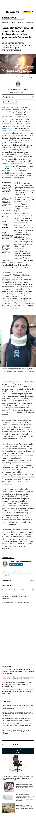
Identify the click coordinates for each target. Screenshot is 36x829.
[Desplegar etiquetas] (33, 589)
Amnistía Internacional (15, 590)
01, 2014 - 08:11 (20, 92)
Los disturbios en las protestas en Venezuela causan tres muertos (7, 213)
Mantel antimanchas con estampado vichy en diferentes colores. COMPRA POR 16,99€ (24, 807)
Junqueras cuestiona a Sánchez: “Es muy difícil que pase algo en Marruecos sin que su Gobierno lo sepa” (16, 684)
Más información (6, 598)
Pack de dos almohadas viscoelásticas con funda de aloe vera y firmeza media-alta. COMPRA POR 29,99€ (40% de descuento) (25, 797)
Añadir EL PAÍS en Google (11, 102)
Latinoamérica (20, 22)
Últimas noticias (7, 666)
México (13, 22)
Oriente (28, 22)
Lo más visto (6, 701)
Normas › (31, 580)
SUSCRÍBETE (27, 11)
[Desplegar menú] (3, 11)
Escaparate (18, 751)
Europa (4, 22)
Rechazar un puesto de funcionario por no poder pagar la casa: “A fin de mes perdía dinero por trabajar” (17, 732)
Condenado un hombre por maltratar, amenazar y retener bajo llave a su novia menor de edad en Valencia (18, 671)
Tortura (25, 590)
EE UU (8, 22)
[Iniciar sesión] (32, 11)
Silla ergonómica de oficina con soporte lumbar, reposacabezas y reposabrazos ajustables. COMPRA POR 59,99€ (18, 778)
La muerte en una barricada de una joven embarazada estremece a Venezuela (7, 189)
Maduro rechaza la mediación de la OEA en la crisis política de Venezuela (7, 236)
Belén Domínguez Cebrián (18, 90)
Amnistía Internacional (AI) (13, 107)
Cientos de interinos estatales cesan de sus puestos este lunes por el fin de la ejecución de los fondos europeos (17, 725)
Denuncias (5, 590)
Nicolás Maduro (8, 128)
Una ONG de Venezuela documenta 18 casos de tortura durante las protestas (6, 249)
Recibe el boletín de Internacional (13, 572)
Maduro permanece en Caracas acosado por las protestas (7, 224)
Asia (32, 22)
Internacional (9, 18)
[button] (18, 64)
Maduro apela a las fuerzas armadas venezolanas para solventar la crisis (7, 201)
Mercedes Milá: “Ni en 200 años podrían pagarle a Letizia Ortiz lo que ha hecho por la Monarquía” (17, 719)
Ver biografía (14, 564)
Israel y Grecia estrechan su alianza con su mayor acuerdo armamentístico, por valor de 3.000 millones (17, 691)
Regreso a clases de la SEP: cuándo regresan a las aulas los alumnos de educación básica (18, 678)
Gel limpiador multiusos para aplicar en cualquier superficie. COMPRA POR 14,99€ (24, 786)
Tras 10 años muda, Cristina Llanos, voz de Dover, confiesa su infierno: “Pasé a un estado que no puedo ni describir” (18, 713)
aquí (28, 602)
